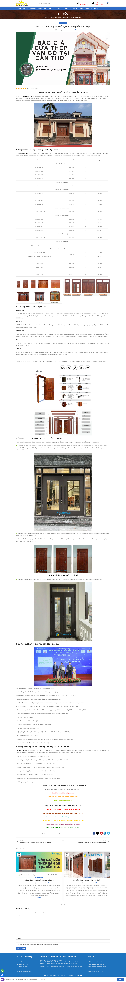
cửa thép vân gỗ (56, 833)
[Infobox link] (82, 3)
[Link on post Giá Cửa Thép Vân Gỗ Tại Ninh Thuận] (87, 865)
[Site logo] (22, 3)
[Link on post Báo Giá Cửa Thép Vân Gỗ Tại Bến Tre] (39, 865)
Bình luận (18, 915)
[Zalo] (2, 975)
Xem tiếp (39, 897)
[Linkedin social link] (104, 833)
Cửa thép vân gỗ (22, 153)
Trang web (18, 938)
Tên (17, 932)
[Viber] (2, 979)
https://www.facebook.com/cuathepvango (66, 796)
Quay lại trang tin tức (63, 841)
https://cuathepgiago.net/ (66, 800)
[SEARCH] (72, 3)
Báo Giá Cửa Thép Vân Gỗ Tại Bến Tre (39, 880)
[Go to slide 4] (64, 904)
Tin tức (65, 23)
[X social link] (97, 833)
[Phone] (2, 971)
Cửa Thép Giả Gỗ (61, 30)
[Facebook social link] (94, 833)
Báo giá (52, 17)
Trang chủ (47, 17)
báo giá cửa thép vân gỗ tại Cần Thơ (41, 833)
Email (65, 932)
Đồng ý (120, 979)
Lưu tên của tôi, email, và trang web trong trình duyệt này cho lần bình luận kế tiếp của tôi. (38, 944)
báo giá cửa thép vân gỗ (23, 833)
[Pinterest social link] (101, 833)
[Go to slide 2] (61, 904)
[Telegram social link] (108, 833)
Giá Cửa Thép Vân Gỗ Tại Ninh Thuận (87, 880)
